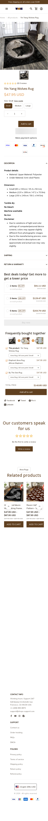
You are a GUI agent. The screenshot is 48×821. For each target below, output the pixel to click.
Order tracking (16, 732)
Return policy (15, 769)
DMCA (12, 742)
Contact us (14, 727)
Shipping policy (16, 764)
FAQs (12, 737)
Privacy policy (16, 754)
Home (2, 17)
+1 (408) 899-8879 (18, 708)
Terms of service (17, 759)
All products (13, 17)
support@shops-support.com (22, 711)
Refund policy (16, 774)
